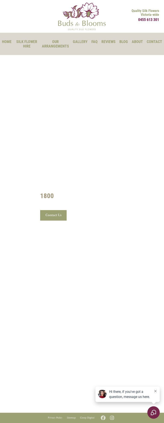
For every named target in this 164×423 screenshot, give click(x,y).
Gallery (80, 41)
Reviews (108, 41)
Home (7, 41)
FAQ (94, 41)
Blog (123, 41)
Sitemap (71, 417)
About (137, 41)
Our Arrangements (55, 44)
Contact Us (53, 215)
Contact (154, 41)
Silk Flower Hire (26, 44)
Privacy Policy (55, 417)
